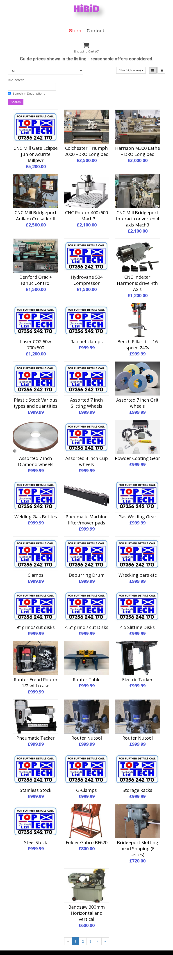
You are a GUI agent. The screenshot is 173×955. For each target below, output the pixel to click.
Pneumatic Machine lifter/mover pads (86, 520)
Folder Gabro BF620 (86, 842)
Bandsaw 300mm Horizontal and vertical (86, 913)
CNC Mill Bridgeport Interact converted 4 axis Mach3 (137, 219)
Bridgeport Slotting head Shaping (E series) (137, 848)
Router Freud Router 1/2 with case (36, 682)
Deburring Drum (87, 575)
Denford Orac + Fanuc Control (35, 280)
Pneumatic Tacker (35, 738)
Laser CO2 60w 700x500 (35, 344)
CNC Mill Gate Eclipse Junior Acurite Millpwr (36, 154)
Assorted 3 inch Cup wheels (86, 461)
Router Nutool (86, 738)
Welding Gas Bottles (35, 517)
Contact (95, 30)
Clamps (35, 575)
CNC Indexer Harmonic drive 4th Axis (137, 283)
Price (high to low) (130, 70)
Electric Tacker (137, 679)
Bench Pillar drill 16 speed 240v (137, 344)
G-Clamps (86, 790)
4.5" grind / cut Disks (86, 627)
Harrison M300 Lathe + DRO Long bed (137, 151)
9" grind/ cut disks (35, 627)
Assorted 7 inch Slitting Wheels (86, 403)
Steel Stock (35, 842)
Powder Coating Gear (137, 458)
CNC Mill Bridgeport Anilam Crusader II (36, 216)
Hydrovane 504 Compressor (86, 280)
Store (75, 30)
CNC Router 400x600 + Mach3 (86, 216)
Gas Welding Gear (137, 517)
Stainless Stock (35, 790)
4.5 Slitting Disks (137, 627)
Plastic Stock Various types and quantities (35, 403)
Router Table (86, 679)
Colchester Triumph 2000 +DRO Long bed (87, 151)
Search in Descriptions (28, 93)
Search (16, 102)
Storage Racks (137, 790)
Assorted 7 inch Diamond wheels (35, 461)
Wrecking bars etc (137, 575)
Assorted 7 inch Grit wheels (137, 403)
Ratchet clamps (86, 341)
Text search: (16, 80)
